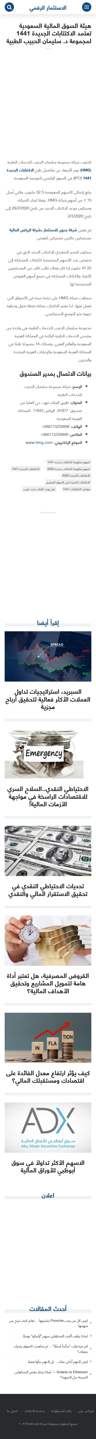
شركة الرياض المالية (25, 229)
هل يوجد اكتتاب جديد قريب (39, 489)
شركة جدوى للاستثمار (60, 229)
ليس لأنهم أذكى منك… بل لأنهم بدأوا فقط (58, 1362)
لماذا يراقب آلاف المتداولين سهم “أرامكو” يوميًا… (54, 1336)
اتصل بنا (12, 1410)
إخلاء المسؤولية (61, 1410)
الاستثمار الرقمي (48, 7)
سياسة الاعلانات (34, 1410)
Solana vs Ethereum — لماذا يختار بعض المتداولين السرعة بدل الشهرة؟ (51, 1374)
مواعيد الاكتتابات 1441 (76, 489)
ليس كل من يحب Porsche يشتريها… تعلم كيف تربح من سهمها (48, 1323)
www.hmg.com (39, 442)
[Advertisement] (48, 98)
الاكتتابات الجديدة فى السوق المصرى (68, 482)
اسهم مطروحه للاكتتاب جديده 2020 (68, 468)
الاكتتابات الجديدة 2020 (76, 475)
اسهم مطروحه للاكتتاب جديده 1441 (68, 462)
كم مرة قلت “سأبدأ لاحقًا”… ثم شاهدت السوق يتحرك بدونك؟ (51, 1348)
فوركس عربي (86, 1410)
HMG (85, 169)
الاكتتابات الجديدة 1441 (25, 468)
